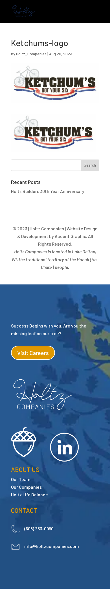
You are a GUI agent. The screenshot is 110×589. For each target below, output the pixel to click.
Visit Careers (33, 352)
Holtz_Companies (31, 53)
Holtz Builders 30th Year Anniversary (47, 191)
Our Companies (26, 487)
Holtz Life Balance (29, 494)
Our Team (20, 479)
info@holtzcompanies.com (51, 546)
